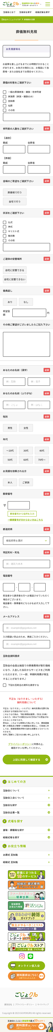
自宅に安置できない (14, 279)
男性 (10, 428)
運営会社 (8, 1004)
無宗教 (11, 235)
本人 (10, 482)
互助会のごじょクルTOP (11, 19)
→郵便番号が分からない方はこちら (25, 519)
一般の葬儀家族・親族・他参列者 (24, 91)
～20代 (10, 450)
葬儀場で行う (15, 192)
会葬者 (31, 142)
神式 (10, 226)
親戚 (5, 142)
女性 (26, 428)
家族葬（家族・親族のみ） (21, 96)
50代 (10, 459)
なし (26, 302)
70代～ (41, 459)
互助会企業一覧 (11, 812)
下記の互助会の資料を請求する (23, 684)
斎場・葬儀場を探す (13, 830)
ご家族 (25, 482)
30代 (25, 450)
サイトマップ (43, 1004)
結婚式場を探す (11, 837)
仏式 (10, 222)
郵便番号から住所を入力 (22, 513)
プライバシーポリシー (20, 744)
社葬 (10, 105)
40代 (41, 450)
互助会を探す (10, 805)
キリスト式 (13, 231)
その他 (11, 110)
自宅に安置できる (14, 270)
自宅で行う (15, 201)
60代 (25, 459)
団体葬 (11, 101)
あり (10, 302)
